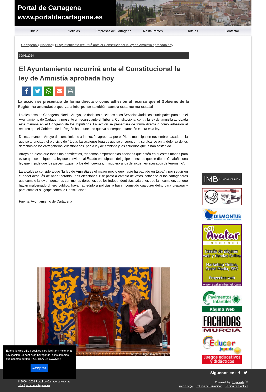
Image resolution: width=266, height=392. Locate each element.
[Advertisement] (103, 236)
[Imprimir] (70, 91)
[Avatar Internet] (222, 285)
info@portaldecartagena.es (34, 385)
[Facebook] (26, 91)
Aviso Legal (186, 386)
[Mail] (59, 91)
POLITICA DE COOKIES (46, 358)
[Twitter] (37, 91)
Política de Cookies (236, 386)
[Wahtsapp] (48, 91)
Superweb (238, 382)
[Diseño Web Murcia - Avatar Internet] (246, 382)
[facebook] (239, 373)
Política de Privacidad (209, 386)
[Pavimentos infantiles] (222, 311)
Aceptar (39, 368)
